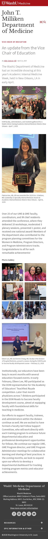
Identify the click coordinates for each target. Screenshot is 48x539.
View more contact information (24, 508)
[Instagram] (19, 514)
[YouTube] (34, 514)
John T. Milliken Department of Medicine (18, 22)
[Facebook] (14, 514)
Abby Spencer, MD (10, 61)
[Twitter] (29, 514)
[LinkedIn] (24, 514)
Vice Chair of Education (14, 42)
